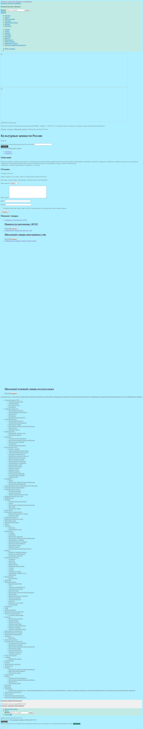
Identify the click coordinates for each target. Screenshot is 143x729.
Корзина (7, 24)
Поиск (27, 10)
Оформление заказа (11, 22)
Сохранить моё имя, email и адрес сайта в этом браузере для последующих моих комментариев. (34, 208)
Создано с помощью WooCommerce (12, 706)
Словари (10, 129)
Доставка (8, 21)
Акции (7, 17)
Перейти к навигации (8, 1)
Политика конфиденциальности (15, 45)
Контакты (8, 26)
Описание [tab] (8, 151)
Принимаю (77, 723)
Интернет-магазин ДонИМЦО (11, 3)
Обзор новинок (10, 19)
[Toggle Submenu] (20, 400)
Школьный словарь (20, 129)
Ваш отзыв (5, 197)
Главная (7, 29)
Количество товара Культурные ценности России (17, 144)
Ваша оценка (6, 183)
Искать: (3, 10)
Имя (3, 201)
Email (3, 204)
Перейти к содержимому (24, 1)
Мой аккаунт (9, 40)
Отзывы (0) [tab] (8, 153)
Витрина (8, 15)
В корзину (4, 146)
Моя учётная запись (11, 709)
